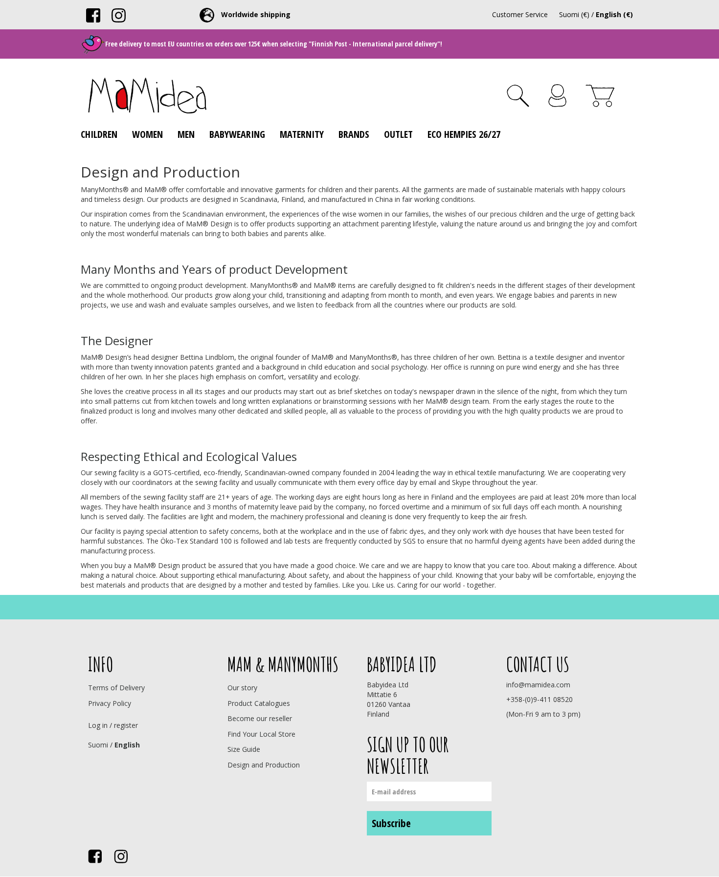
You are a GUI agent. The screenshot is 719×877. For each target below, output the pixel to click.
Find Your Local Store (261, 734)
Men (186, 134)
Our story (242, 687)
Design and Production (263, 764)
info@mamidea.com (538, 684)
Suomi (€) (574, 14)
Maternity (302, 134)
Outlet (398, 134)
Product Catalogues (258, 703)
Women (147, 134)
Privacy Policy (109, 703)
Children (99, 134)
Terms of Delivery (116, 687)
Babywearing (237, 134)
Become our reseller (259, 718)
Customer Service (520, 14)
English (127, 744)
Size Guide (243, 749)
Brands (353, 134)
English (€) (614, 14)
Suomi (98, 744)
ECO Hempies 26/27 (463, 134)
